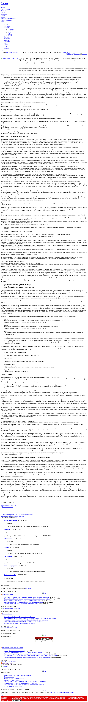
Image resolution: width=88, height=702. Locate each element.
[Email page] (76, 54)
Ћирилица (8, 20)
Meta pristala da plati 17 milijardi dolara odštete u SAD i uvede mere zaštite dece (26, 620)
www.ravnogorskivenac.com (8, 505)
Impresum (72, 692)
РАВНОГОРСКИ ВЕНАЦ (12, 680)
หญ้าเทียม (7, 529)
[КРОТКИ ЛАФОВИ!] (9, 627)
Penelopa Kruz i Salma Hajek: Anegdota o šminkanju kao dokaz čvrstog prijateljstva (27, 599)
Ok (13, 700)
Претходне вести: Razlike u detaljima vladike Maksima (18, 514)
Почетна (6, 24)
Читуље (6, 48)
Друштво (6, 40)
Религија (6, 27)
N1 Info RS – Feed (7, 594)
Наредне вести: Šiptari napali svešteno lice (12, 516)
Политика (7, 41)
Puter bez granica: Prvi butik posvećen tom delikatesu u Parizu (21, 603)
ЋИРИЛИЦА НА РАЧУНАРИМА (14, 678)
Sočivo (2, 50)
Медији (3, 15)
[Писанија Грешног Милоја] (10, 608)
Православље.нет (9, 677)
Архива (3, 17)
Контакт (3, 12)
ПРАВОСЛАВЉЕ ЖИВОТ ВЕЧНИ (12, 648)
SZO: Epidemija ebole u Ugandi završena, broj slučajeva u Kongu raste (23, 602)
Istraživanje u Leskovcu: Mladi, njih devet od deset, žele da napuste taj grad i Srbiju (26, 597)
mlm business (8, 538)
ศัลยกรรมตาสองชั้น (10, 575)
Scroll (2, 695)
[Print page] (83, 54)
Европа (10, 35)
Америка (10, 30)
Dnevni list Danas (7, 614)
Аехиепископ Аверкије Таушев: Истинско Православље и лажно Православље (27, 657)
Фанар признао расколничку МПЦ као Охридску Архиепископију (23, 652)
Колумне (6, 37)
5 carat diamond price (10, 520)
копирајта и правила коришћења (59, 692)
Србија (10, 34)
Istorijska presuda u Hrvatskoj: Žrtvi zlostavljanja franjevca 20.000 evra (23, 621)
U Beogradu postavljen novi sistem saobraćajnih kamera (19, 623)
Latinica (3, 20)
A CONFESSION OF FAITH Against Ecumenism (18, 675)
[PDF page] (69, 54)
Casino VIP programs (10, 565)
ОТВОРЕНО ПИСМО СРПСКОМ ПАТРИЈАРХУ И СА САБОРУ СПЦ (25, 681)
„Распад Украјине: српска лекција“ (14, 651)
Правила (3, 10)
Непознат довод (7, 663)
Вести (4, 3)
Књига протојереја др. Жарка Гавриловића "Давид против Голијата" (24, 684)
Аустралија (11, 29)
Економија (7, 38)
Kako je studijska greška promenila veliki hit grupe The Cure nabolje (22, 600)
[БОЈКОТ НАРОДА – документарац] (5, 666)
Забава (6, 44)
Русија (9, 32)
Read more (18, 700)
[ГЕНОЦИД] (8, 661)
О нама (3, 7)
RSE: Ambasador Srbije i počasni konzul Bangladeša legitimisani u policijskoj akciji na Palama (30, 618)
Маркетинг (4, 14)
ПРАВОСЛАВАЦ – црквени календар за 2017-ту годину (20, 683)
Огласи (6, 46)
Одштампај (66, 52)
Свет (5, 43)
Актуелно (7, 26)
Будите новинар (5, 9)
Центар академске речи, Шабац (13, 686)
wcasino (6, 547)
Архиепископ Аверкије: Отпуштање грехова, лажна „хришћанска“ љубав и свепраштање (30, 655)
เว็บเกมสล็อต (8, 556)
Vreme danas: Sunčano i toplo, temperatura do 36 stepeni (19, 617)
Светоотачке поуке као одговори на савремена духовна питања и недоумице (26, 654)
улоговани (28, 588)
